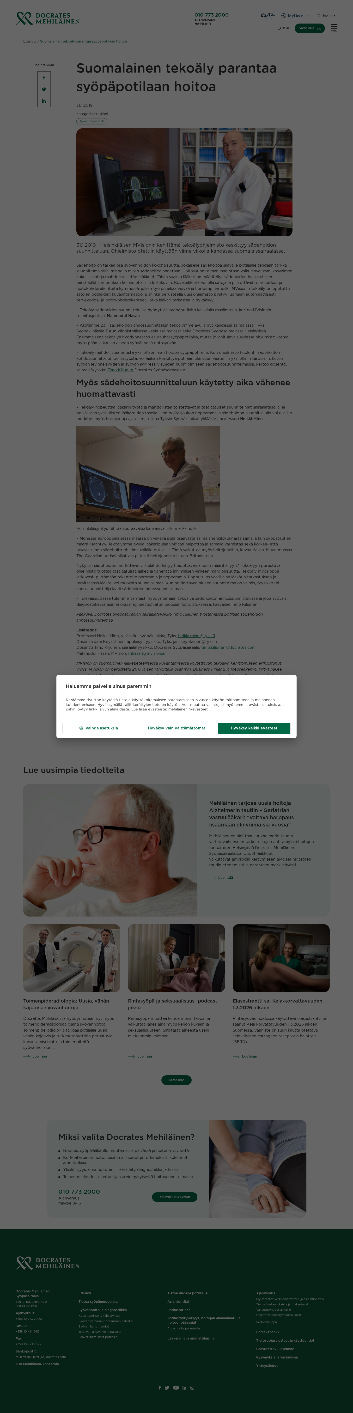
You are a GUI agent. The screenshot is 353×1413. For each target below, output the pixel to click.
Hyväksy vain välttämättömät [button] (176, 728)
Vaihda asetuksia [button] (101, 728)
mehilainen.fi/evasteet (188, 709)
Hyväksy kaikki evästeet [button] (254, 728)
